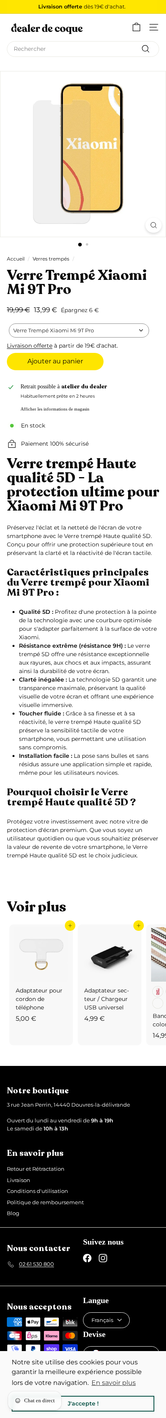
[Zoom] (153, 225)
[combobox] (83, 49)
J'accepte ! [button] (83, 1403)
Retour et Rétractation (35, 1169)
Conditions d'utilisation (37, 1191)
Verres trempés (51, 259)
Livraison (18, 1180)
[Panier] (136, 27)
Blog (13, 1213)
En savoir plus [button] (113, 1383)
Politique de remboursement (45, 1202)
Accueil (16, 259)
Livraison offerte (29, 345)
